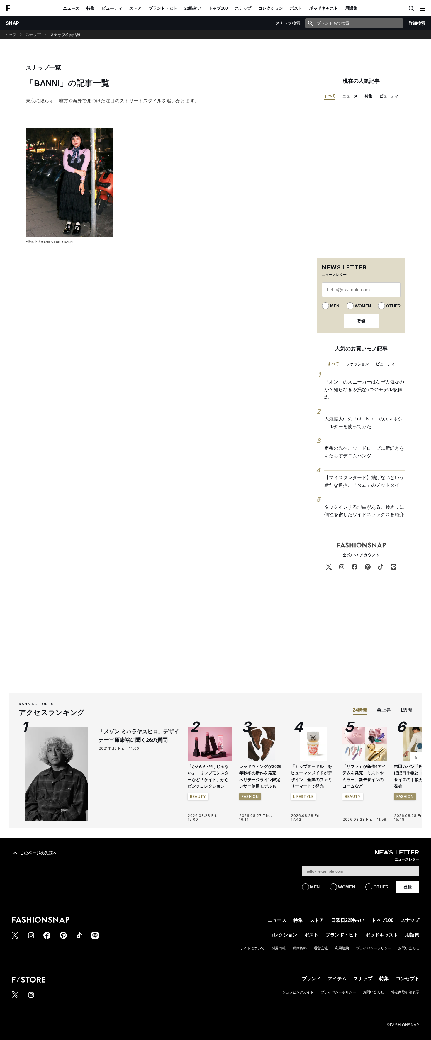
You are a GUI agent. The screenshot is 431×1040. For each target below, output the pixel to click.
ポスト (296, 8)
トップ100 (218, 8)
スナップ (243, 8)
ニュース (71, 8)
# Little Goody (50, 241)
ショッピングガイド (298, 992)
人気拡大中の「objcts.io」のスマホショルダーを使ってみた (363, 422)
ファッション (357, 364)
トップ (10, 35)
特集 (90, 8)
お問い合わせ (408, 948)
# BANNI (67, 241)
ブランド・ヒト (163, 8)
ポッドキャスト (323, 8)
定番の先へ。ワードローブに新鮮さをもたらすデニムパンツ (364, 452)
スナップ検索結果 (65, 35)
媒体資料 (300, 948)
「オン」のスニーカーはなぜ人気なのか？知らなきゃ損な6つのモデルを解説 (364, 389)
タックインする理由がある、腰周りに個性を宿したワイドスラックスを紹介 (364, 511)
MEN (334, 305)
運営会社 (321, 948)
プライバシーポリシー (373, 948)
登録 (361, 321)
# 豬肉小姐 (33, 241)
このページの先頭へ (38, 853)
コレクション (270, 8)
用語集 (351, 8)
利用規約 (342, 948)
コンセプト (407, 978)
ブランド (311, 978)
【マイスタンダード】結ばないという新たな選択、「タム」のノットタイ (364, 481)
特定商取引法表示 (405, 992)
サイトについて (252, 948)
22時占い (192, 8)
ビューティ (112, 8)
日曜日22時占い (347, 920)
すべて (329, 96)
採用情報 (279, 948)
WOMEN (363, 305)
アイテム (337, 978)
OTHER (393, 305)
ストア (135, 8)
